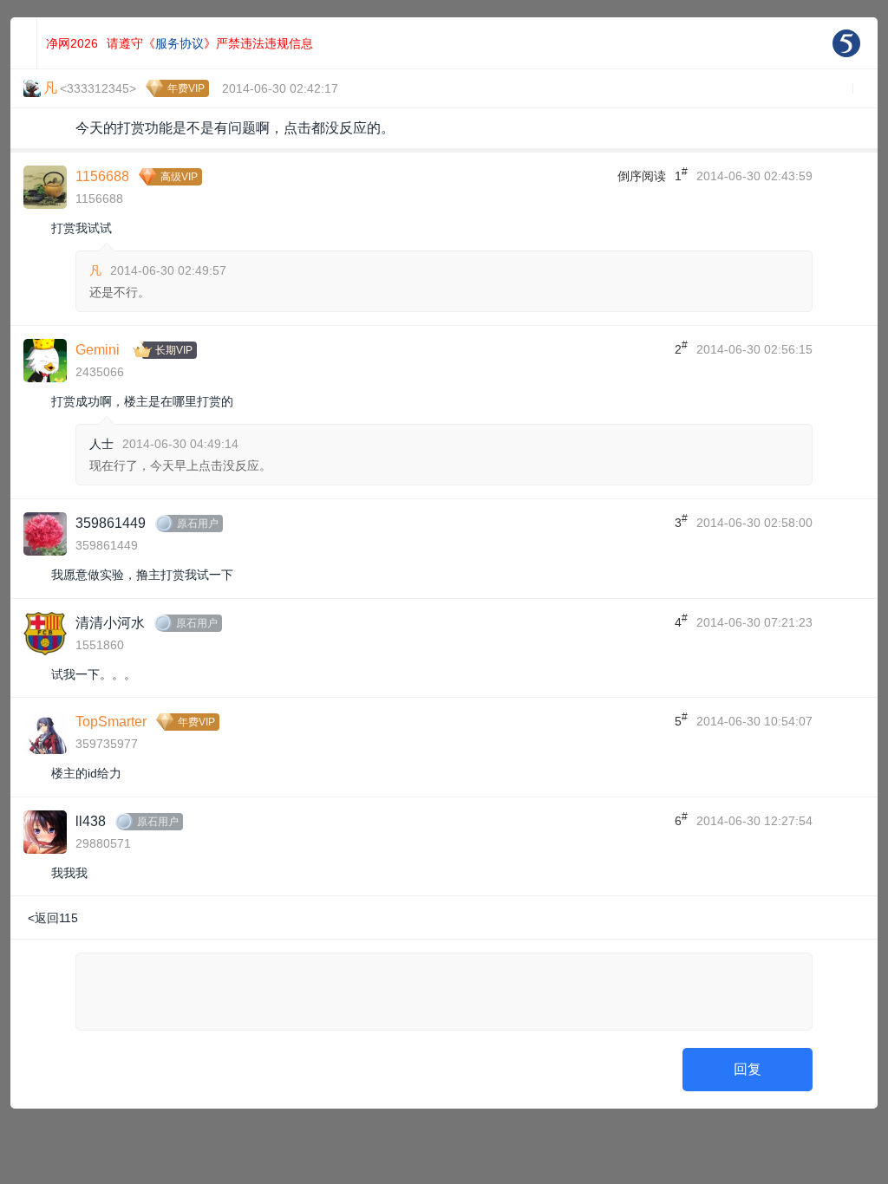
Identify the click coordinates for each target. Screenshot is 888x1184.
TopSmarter (111, 721)
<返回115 (53, 918)
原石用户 (198, 523)
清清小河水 (110, 622)
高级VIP (179, 177)
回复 (747, 1069)
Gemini (97, 349)
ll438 (90, 821)
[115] (846, 43)
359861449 (110, 523)
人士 (101, 444)
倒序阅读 (641, 176)
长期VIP (174, 350)
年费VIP (186, 88)
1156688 (102, 176)
